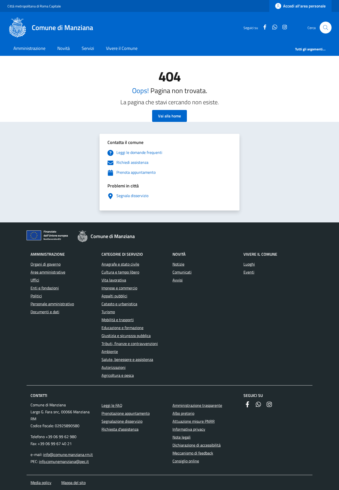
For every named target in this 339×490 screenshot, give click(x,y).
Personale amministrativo (52, 304)
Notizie (178, 264)
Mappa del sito (73, 483)
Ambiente (110, 351)
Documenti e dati (45, 312)
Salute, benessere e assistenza (127, 359)
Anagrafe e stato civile (120, 264)
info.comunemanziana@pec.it (64, 461)
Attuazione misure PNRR (193, 421)
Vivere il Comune (121, 48)
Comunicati (182, 272)
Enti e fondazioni (45, 288)
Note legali (181, 437)
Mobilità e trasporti (118, 320)
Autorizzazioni (114, 367)
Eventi (248, 272)
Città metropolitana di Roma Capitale (34, 6)
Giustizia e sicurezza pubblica (126, 336)
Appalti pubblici (114, 296)
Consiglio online (185, 461)
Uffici (35, 280)
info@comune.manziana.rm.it (68, 454)
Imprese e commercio (119, 288)
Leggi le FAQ (112, 405)
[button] (326, 28)
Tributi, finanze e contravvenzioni (130, 344)
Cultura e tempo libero (120, 272)
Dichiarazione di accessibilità (196, 445)
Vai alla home (169, 116)
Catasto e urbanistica (119, 304)
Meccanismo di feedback (192, 453)
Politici (36, 296)
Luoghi (249, 264)
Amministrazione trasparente (197, 405)
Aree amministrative (48, 272)
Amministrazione (29, 48)
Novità (63, 48)
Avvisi (177, 280)
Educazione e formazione (122, 328)
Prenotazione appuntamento (126, 413)
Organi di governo (46, 264)
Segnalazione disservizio (122, 421)
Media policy (41, 483)
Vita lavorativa (114, 280)
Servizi (88, 48)
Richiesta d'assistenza (120, 429)
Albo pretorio (183, 413)
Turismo (108, 312)
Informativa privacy (188, 429)
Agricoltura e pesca (118, 375)
